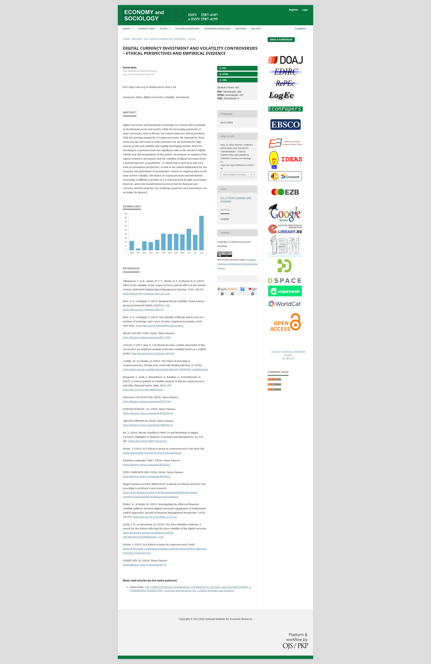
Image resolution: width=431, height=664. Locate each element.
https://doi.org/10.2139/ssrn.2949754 (143, 309)
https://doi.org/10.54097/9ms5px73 (147, 441)
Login (305, 9)
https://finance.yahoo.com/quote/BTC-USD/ (147, 337)
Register (293, 9)
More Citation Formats (234, 174)
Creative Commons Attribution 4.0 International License (237, 264)
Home (126, 38)
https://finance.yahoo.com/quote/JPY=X (145, 564)
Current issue (146, 28)
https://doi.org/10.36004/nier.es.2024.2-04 (152, 87)
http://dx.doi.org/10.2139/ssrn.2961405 (153, 353)
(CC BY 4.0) (288, 358)
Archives (240, 28)
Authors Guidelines (187, 28)
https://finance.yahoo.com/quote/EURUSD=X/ (148, 413)
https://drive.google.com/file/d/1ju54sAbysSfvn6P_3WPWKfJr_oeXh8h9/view (165, 369)
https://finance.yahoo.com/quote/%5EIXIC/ (146, 464)
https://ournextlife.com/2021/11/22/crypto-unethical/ (152, 452)
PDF (224, 68)
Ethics (164, 28)
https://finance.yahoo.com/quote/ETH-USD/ (147, 401)
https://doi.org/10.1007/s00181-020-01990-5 (160, 325)
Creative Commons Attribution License (288, 353)
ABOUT (127, 28)
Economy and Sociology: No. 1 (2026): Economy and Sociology (199, 590)
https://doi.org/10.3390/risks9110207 (143, 389)
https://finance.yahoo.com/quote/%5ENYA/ (147, 476)
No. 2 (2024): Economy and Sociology (165, 38)
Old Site (256, 28)
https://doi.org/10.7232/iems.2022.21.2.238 (146, 293)
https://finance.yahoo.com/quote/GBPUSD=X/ (148, 425)
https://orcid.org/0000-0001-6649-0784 (139, 74)
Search (301, 28)
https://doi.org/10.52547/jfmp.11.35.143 (155, 516)
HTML (225, 74)
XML (224, 80)
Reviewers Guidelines (217, 28)
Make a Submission (281, 39)
